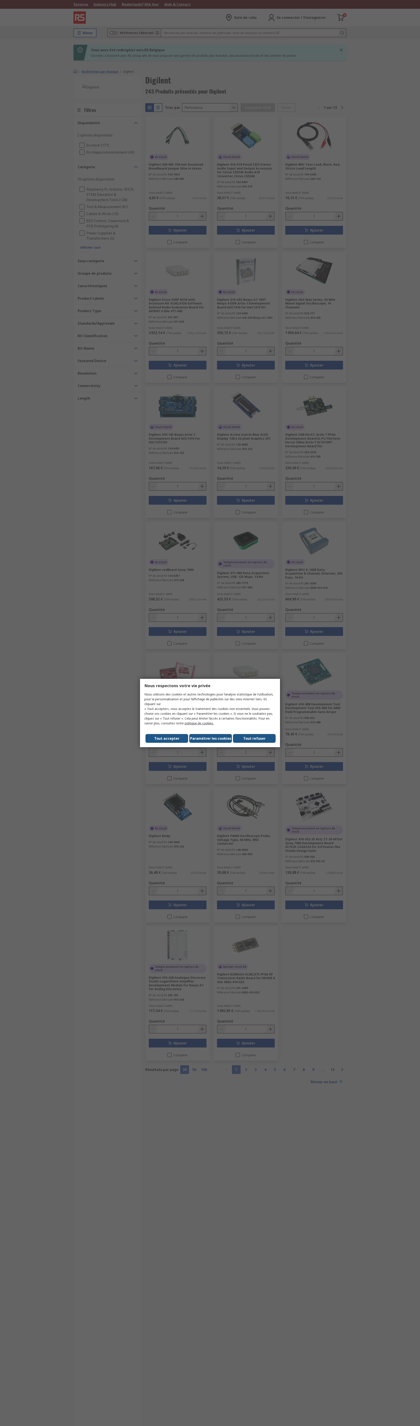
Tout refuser (254, 738)
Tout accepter (166, 738)
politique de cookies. (199, 723)
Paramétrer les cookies (210, 738)
